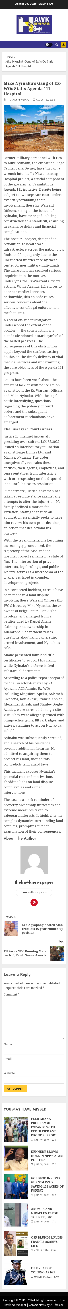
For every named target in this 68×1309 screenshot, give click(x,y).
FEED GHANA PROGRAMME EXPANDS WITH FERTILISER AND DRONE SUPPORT (44, 1127)
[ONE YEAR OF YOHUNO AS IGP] (16, 1272)
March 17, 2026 (43, 1277)
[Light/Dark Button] (49, 45)
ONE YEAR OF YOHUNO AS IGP (43, 1270)
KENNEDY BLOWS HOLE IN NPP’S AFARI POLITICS (47, 1156)
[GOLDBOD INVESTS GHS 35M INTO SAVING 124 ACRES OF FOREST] (16, 1186)
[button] (56, 44)
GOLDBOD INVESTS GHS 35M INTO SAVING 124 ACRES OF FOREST (47, 1184)
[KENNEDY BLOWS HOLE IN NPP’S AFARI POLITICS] (16, 1158)
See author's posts (34, 892)
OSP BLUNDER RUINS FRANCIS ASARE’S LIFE (47, 1241)
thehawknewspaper (18, 100)
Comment (11, 994)
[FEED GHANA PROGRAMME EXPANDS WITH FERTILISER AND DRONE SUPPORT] (16, 1129)
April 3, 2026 (41, 1250)
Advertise (63, 45)
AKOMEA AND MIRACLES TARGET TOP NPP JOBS (45, 1213)
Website (9, 1073)
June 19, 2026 (42, 1140)
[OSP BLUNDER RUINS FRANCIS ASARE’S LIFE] (16, 1243)
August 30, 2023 (45, 100)
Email (8, 1059)
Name (8, 1044)
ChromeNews (37, 1305)
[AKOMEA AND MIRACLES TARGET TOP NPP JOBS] (16, 1215)
